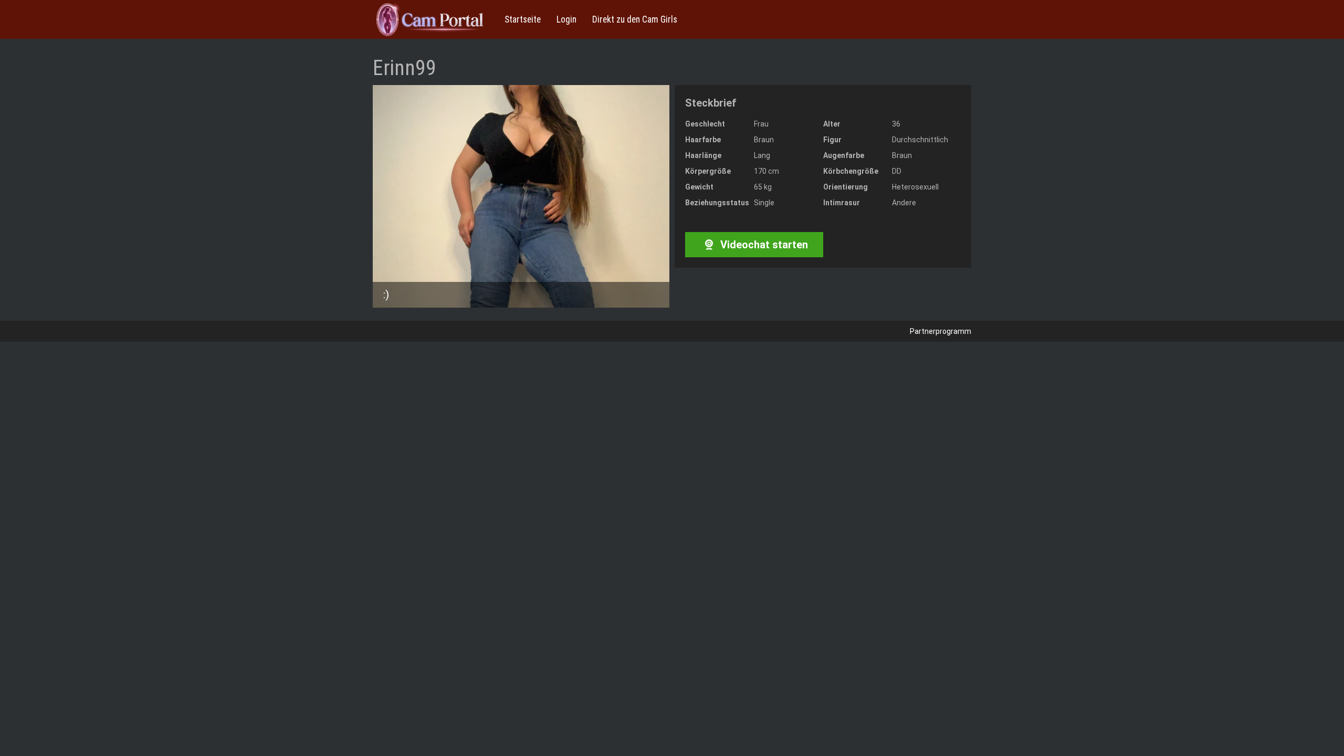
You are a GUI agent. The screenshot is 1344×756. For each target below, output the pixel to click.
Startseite (523, 19)
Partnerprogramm (940, 331)
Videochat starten (763, 244)
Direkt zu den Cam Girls (634, 19)
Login (566, 19)
